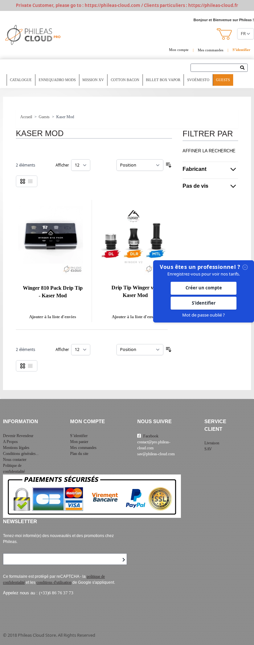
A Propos (10, 441)
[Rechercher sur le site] (244, 68)
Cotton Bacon (125, 80)
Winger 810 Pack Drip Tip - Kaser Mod (53, 292)
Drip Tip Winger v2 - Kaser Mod (135, 291)
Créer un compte (204, 288)
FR (243, 33)
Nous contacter (14, 459)
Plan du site (79, 453)
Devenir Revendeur (18, 435)
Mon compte (179, 50)
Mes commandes (210, 50)
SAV (208, 449)
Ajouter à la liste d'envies (52, 316)
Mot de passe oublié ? (203, 315)
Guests (223, 80)
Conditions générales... (21, 453)
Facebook (150, 436)
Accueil (26, 117)
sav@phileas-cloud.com (156, 454)
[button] (225, 34)
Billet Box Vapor (163, 80)
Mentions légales (16, 447)
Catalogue (21, 80)
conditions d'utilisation (53, 582)
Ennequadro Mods (57, 80)
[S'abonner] (123, 560)
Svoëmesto (198, 80)
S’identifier (79, 435)
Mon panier (79, 441)
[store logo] (33, 35)
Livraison (211, 443)
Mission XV (93, 80)
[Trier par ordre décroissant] (168, 165)
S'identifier (204, 303)
